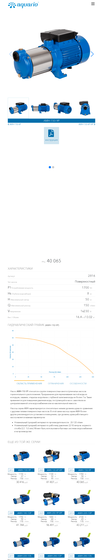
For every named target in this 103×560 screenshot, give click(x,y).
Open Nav (93, 4)
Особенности (78, 383)
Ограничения (56, 383)
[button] (92, 54)
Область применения (29, 383)
